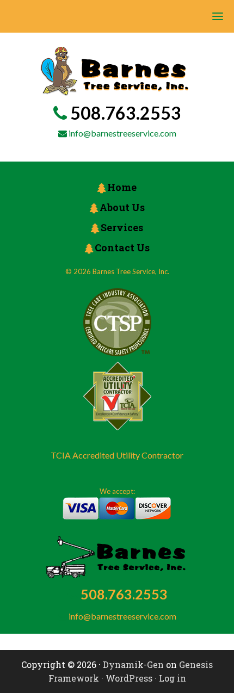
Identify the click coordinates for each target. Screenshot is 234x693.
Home (122, 187)
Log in (172, 678)
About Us (122, 207)
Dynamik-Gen (133, 664)
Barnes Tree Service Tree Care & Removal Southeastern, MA (114, 71)
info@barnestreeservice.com (122, 133)
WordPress (129, 678)
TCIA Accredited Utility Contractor (117, 455)
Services (122, 227)
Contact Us (122, 247)
